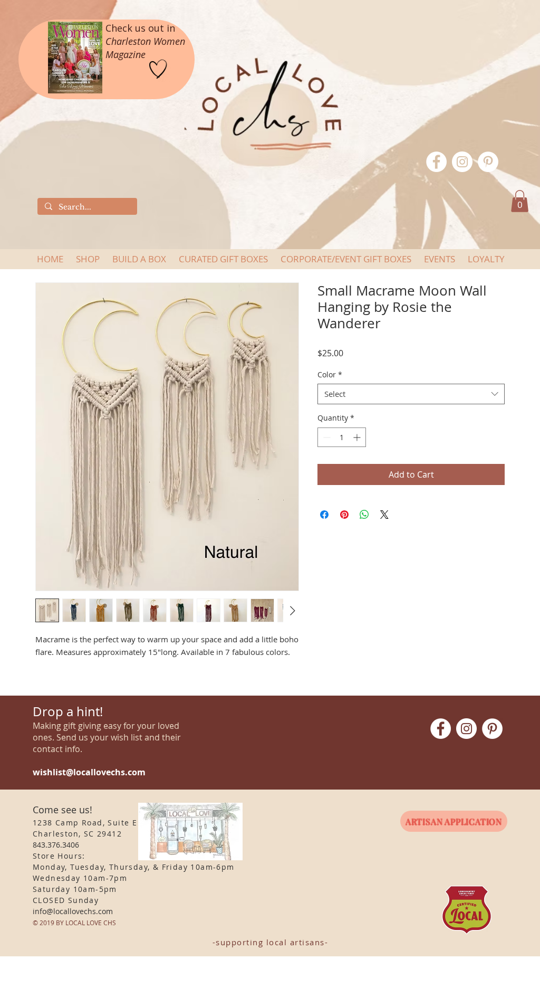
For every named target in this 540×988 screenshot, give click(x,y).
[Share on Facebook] (324, 514)
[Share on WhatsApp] (364, 514)
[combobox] (411, 394)
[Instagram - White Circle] (462, 161)
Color (329, 374)
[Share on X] (384, 514)
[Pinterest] (488, 161)
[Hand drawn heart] (158, 69)
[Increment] (357, 437)
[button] (519, 201)
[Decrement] (325, 437)
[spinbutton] (341, 437)
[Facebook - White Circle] (436, 161)
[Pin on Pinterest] (344, 514)
